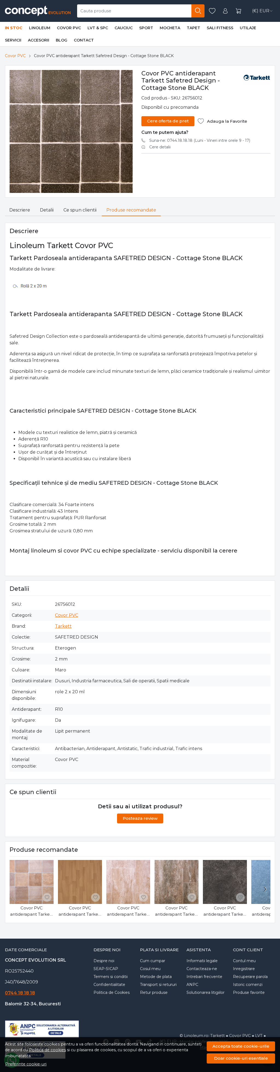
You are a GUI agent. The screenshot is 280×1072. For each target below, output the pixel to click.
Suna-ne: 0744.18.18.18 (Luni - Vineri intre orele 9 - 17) (199, 140)
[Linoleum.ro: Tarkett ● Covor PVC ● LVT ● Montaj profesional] (38, 11)
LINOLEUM (39, 27)
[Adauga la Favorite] (47, 897)
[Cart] (238, 11)
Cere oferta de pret (168, 121)
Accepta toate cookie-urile (240, 1046)
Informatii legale (202, 960)
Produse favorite (249, 992)
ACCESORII (38, 40)
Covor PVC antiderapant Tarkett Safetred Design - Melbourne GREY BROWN (176, 911)
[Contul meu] (225, 11)
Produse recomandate (131, 210)
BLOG (61, 40)
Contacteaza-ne (201, 968)
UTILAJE (248, 27)
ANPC (192, 984)
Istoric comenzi (247, 984)
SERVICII (13, 40)
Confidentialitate (109, 984)
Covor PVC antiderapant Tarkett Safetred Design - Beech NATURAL (80, 911)
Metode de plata (156, 976)
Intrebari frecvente (204, 976)
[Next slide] (264, 889)
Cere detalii (160, 147)
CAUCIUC (124, 27)
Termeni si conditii (111, 976)
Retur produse (154, 992)
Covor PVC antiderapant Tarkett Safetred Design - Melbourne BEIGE (128, 911)
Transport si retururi (158, 984)
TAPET (193, 27)
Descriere (19, 210)
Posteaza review (140, 818)
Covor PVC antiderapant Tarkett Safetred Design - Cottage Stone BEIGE (31, 911)
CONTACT (84, 40)
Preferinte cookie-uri (25, 1064)
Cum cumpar (152, 960)
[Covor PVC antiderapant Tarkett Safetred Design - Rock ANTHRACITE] (225, 882)
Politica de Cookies (112, 992)
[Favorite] (212, 11)
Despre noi (104, 960)
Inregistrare (244, 968)
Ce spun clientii (80, 210)
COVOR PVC (69, 27)
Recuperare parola (250, 976)
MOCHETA (170, 27)
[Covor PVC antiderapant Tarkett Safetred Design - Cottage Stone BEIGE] (32, 882)
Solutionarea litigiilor (205, 992)
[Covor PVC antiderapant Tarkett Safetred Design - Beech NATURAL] (80, 882)
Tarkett (63, 626)
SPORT (146, 27)
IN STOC (13, 27)
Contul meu (244, 960)
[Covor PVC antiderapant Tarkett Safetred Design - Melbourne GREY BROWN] (176, 882)
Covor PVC (15, 55)
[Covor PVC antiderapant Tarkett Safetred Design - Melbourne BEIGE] (128, 882)
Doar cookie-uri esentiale (241, 1058)
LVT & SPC (98, 27)
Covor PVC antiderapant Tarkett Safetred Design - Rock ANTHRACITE (224, 911)
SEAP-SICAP (106, 968)
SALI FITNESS (220, 27)
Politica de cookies (47, 1049)
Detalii (47, 210)
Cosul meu (150, 968)
